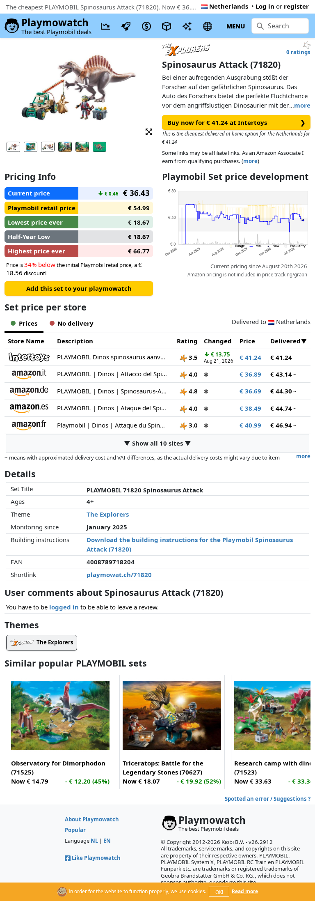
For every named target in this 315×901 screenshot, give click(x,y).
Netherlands (228, 6)
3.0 (192, 425)
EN (107, 840)
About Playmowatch (92, 819)
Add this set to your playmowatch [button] (79, 288)
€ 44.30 (281, 391)
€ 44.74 (281, 408)
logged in (64, 607)
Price (247, 341)
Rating (187, 341)
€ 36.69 (250, 391)
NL (94, 840)
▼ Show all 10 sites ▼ (157, 443)
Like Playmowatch (96, 858)
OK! (219, 892)
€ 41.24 (250, 357)
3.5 (192, 357)
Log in (265, 6)
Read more (245, 891)
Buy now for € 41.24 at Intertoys (236, 122)
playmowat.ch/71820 (119, 574)
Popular (75, 830)
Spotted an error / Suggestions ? (267, 798)
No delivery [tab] (75, 323)
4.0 (192, 374)
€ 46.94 (281, 425)
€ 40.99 (250, 425)
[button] (149, 131)
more (302, 105)
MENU (235, 26)
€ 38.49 (250, 408)
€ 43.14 (281, 374)
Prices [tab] (28, 323)
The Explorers (108, 514)
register (296, 6)
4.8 (192, 391)
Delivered (285, 341)
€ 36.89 (250, 374)
